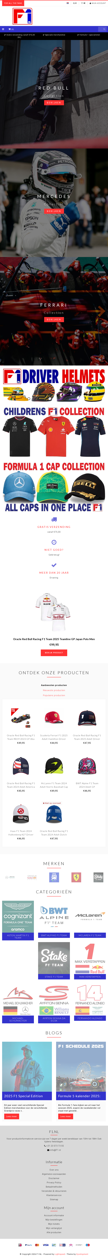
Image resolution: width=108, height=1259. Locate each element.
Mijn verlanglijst (54, 1228)
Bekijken (54, 103)
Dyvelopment (82, 1254)
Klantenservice (54, 1195)
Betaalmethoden (54, 1187)
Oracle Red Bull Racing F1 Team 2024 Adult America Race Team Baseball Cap (21, 787)
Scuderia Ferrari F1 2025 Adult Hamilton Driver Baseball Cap (54, 739)
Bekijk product (54, 653)
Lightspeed (60, 1254)
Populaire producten (54, 695)
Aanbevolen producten (54, 685)
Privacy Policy (54, 1182)
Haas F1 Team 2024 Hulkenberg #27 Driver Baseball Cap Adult (20, 834)
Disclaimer (54, 1178)
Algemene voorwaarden (54, 1174)
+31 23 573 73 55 (55, 1146)
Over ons (54, 1170)
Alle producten (54, 1232)
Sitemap (54, 1199)
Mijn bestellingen (54, 1220)
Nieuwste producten (54, 690)
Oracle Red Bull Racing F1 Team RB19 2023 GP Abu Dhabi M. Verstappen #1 (21, 739)
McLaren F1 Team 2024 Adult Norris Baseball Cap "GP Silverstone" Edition (54, 787)
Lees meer (11, 1116)
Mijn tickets (54, 1224)
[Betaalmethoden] (20, 1245)
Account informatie (54, 1215)
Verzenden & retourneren (54, 1191)
